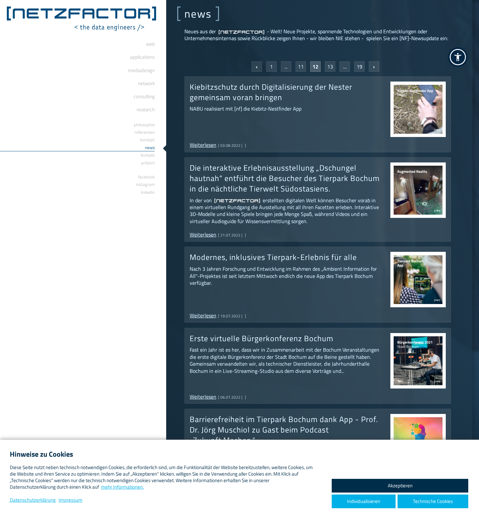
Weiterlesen (203, 145)
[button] (458, 57)
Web (150, 44)
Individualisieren (363, 501)
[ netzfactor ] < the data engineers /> (81, 19)
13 (330, 66)
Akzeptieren (400, 485)
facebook (146, 177)
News (150, 147)
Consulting (144, 96)
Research (146, 109)
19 (359, 66)
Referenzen (145, 132)
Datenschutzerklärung (33, 500)
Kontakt (148, 155)
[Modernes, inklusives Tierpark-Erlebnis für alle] (418, 258)
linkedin (148, 192)
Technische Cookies (433, 501)
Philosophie (144, 124)
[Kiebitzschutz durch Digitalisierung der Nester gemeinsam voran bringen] (418, 88)
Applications (142, 57)
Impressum (70, 500)
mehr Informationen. (122, 487)
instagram (145, 184)
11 (301, 66)
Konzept (147, 139)
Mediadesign (141, 70)
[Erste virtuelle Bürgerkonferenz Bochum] (418, 339)
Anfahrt (148, 163)
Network (146, 83)
